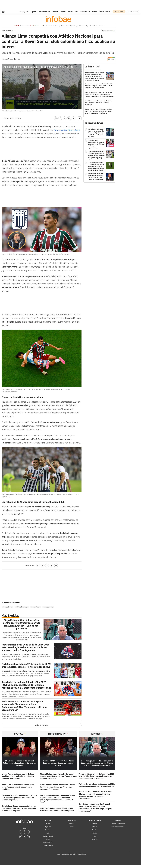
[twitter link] (24, 832)
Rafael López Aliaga (72, 26)
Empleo (71, 827)
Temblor (101, 26)
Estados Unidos (44, 12)
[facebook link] (20, 832)
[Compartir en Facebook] (60, 118)
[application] (41, 86)
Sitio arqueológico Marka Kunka (88, 26)
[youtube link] (20, 836)
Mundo (94, 12)
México (70, 12)
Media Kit (94, 839)
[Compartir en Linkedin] (69, 118)
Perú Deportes (7, 31)
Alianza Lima (7, 607)
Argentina (34, 12)
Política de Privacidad (117, 827)
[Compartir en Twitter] (64, 118)
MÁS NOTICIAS (41, 725)
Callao (63, 26)
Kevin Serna (35, 607)
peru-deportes (48, 607)
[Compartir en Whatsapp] (56, 118)
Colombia (55, 12)
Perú (76, 12)
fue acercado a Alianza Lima (66, 130)
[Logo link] (58, 19)
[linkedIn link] (28, 836)
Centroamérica (85, 12)
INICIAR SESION (133, 11)
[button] (4, 12)
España (63, 12)
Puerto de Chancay (54, 26)
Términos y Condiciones (118, 823)
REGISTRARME (119, 11)
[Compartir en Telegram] (73, 118)
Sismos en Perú (29, 26)
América (47, 823)
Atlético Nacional (21, 607)
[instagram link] (28, 832)
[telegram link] (24, 836)
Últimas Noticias (104, 12)
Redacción (71, 823)
